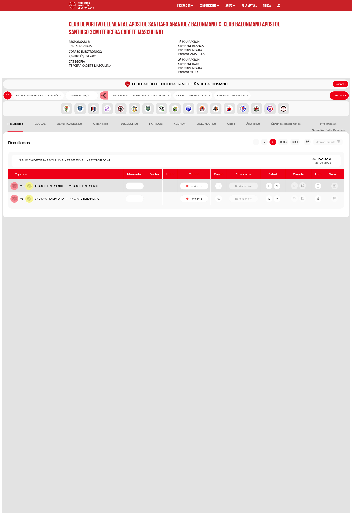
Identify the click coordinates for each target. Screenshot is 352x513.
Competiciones (208, 6)
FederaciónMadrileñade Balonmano (86, 5)
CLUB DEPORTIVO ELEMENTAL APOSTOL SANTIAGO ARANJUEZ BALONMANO (143, 24)
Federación (184, 6)
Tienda (267, 6)
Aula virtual (249, 6)
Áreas (229, 6)
